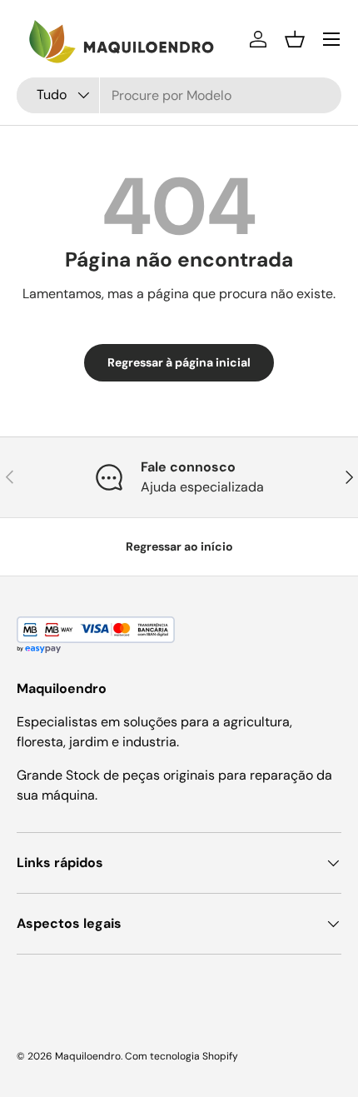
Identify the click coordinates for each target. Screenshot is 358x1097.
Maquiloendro (88, 1056)
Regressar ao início (179, 546)
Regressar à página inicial (179, 362)
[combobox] (179, 95)
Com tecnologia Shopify (181, 1056)
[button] (294, 39)
